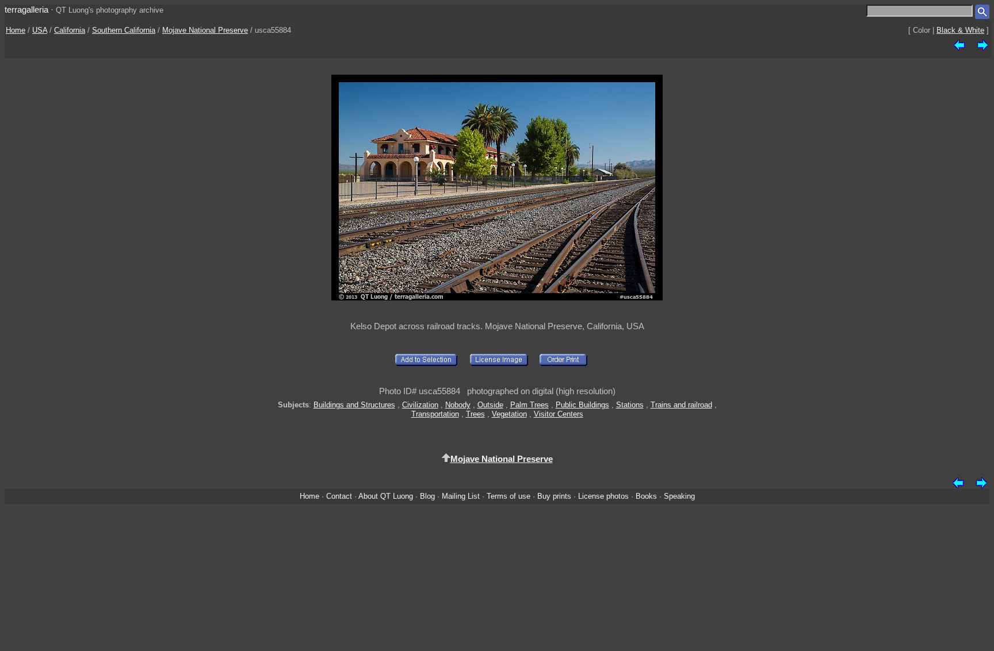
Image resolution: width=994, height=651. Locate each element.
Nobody (458, 404)
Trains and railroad (681, 404)
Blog (427, 496)
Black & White (960, 30)
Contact (339, 496)
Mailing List (461, 496)
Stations (630, 404)
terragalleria (26, 9)
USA (39, 30)
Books (646, 496)
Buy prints (554, 496)
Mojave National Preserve (205, 30)
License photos (603, 496)
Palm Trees (529, 404)
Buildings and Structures (354, 404)
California (69, 30)
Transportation (435, 414)
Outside (490, 404)
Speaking (679, 496)
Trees (475, 414)
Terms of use (508, 496)
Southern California (123, 30)
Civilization (420, 404)
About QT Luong (385, 496)
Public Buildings (582, 404)
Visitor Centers (558, 414)
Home (15, 30)
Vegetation (509, 414)
